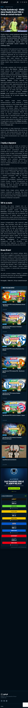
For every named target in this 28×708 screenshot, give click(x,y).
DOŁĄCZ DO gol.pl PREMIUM (14, 488)
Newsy (2, 6)
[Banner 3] (15, 491)
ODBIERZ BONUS (14, 506)
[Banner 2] (14, 491)
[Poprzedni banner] (2, 480)
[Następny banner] (25, 480)
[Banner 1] (12, 491)
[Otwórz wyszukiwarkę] (26, 2)
